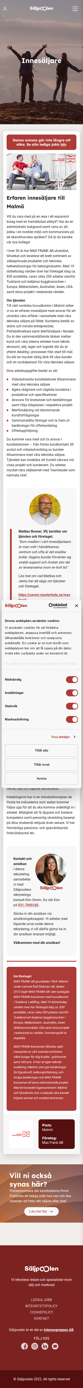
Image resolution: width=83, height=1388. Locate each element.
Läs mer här (38, 1211)
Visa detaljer (60, 737)
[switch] (72, 692)
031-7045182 (28, 905)
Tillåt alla (41, 750)
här (63, 144)
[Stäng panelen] (76, 605)
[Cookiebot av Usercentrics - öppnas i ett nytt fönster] (50, 606)
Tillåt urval (41, 764)
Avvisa (41, 778)
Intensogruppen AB (58, 1330)
